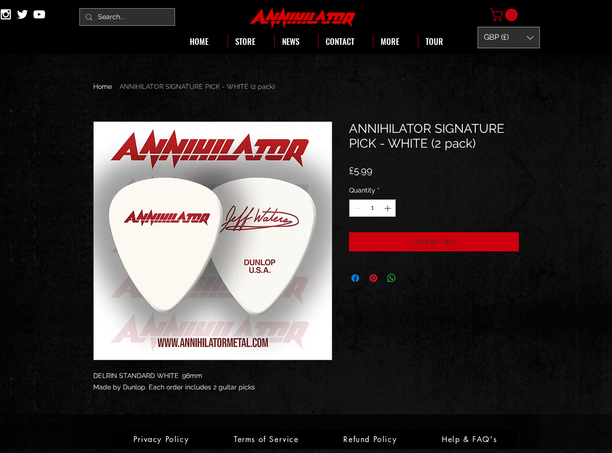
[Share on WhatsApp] (391, 278)
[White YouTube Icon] (39, 14)
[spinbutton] (372, 208)
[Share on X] (409, 278)
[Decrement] (356, 208)
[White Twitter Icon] (22, 14)
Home (102, 86)
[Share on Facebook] (355, 278)
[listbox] (509, 37)
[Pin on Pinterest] (373, 278)
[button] (505, 15)
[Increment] (388, 208)
